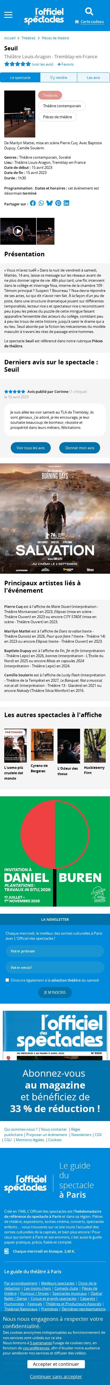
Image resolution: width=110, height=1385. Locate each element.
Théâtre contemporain (38, 157)
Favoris (67, 64)
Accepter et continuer (56, 1364)
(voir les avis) (42, 64)
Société (65, 157)
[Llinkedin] (66, 204)
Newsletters (81, 1134)
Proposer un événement (46, 1134)
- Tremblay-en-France (50, 56)
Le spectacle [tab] (20, 77)
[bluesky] (50, 204)
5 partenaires (41, 1342)
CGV (98, 1134)
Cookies (54, 1139)
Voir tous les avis (31, 447)
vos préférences (36, 1347)
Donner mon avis (79, 447)
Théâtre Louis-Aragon (32, 162)
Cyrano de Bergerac (39, 768)
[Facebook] (33, 204)
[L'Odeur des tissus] (69, 745)
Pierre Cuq (13, 606)
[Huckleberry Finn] (95, 745)
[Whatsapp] (41, 204)
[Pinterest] (58, 204)
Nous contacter (54, 1129)
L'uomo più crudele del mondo (13, 773)
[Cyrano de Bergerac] (42, 744)
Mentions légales (30, 1139)
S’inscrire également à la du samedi (55, 980)
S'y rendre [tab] (58, 77)
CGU (8, 1139)
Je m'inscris (55, 992)
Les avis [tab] (93, 77)
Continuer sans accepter (56, 1376)
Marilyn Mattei (17, 631)
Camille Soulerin (18, 675)
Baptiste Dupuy (17, 650)
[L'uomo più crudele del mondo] (15, 745)
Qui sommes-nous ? (21, 1129)
